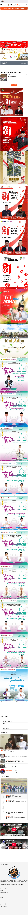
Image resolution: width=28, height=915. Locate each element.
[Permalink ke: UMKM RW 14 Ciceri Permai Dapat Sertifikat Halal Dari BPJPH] (14, 786)
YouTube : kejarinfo (3, 906)
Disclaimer (2, 894)
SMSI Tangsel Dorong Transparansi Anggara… (16, 756)
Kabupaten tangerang (9, 760)
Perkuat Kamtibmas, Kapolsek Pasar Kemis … (16, 802)
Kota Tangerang (8, 764)
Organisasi (7, 754)
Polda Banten (6, 728)
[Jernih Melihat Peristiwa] (14, 4)
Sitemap (1, 895)
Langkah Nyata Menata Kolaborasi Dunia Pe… (11, 751)
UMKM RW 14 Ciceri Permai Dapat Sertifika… (13, 797)
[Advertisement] (14, 26)
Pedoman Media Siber (4, 892)
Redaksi (21, 884)
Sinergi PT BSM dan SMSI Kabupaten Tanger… (14, 813)
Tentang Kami (3, 888)
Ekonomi (8, 795)
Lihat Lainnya (14, 84)
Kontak (1, 897)
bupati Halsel (6, 726)
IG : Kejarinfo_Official (4, 903)
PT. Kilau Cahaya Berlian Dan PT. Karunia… (16, 807)
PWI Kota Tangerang (7, 718)
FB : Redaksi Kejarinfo (4, 904)
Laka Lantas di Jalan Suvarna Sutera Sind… (15, 761)
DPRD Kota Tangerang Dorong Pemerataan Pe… (15, 766)
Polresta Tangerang (7, 721)
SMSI (4, 723)
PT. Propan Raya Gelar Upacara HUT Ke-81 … (15, 772)
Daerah (1, 750)
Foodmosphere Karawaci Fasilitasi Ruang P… (15, 818)
